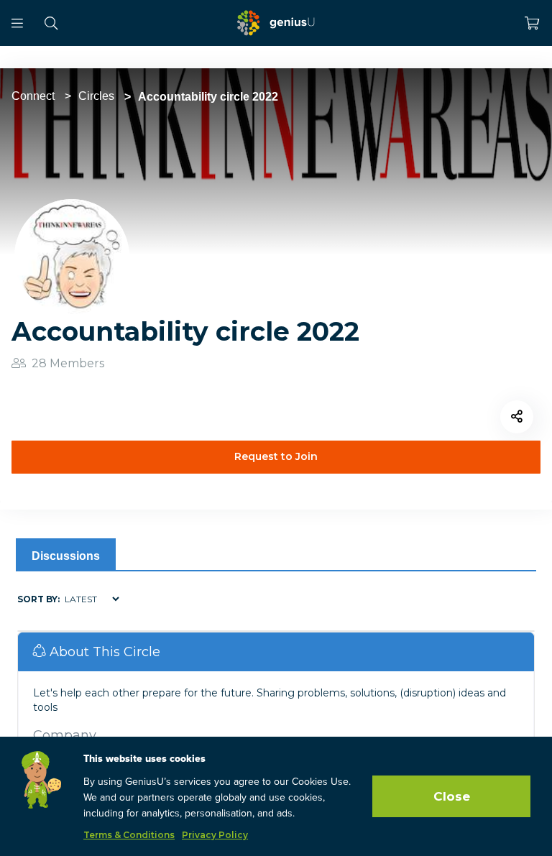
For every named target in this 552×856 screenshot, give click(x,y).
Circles (96, 96)
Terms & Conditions (129, 834)
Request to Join (276, 456)
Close (451, 796)
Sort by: (38, 599)
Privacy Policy (215, 834)
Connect (33, 96)
